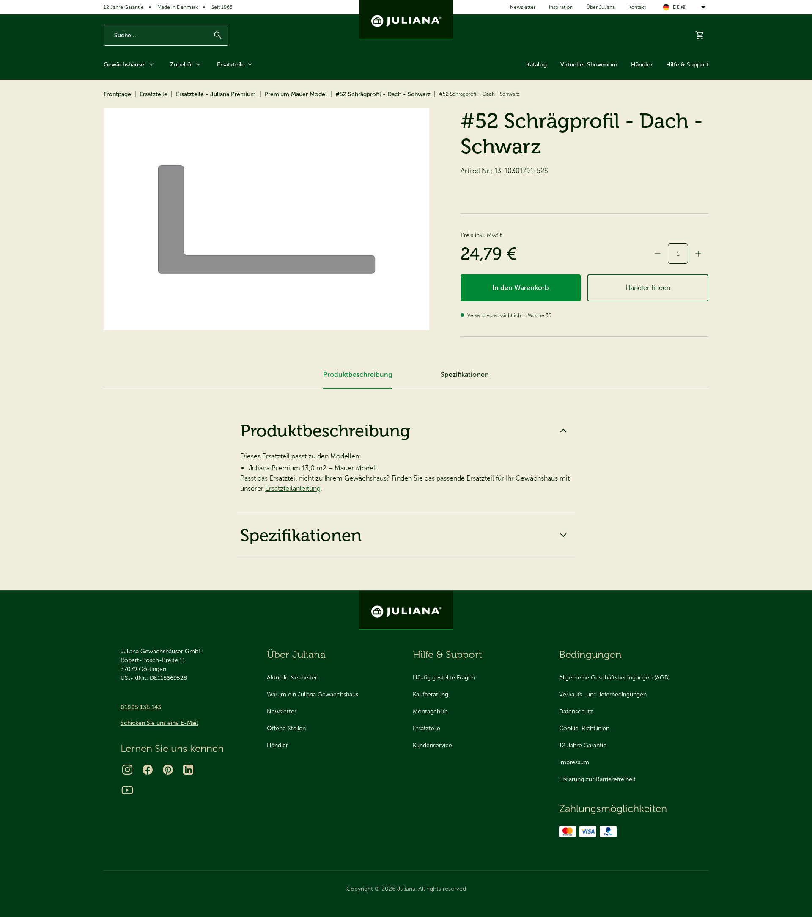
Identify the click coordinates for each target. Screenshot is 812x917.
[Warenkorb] (699, 35)
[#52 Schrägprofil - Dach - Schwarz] (266, 219)
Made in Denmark (177, 7)
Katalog (536, 64)
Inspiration (561, 7)
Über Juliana (600, 7)
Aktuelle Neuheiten (292, 677)
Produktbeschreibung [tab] (357, 374)
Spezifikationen (301, 535)
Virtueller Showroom (588, 64)
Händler (642, 64)
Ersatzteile (231, 64)
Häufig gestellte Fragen (444, 677)
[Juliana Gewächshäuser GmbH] (406, 19)
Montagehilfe (430, 711)
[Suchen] (218, 35)
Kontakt (637, 7)
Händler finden (647, 288)
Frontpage (117, 94)
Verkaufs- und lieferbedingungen (603, 694)
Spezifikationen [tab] (465, 374)
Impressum (574, 762)
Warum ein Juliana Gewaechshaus (312, 694)
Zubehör (181, 64)
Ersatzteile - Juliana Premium (216, 94)
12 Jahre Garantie (124, 7)
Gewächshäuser (125, 64)
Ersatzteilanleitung (293, 488)
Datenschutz (576, 711)
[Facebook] (147, 769)
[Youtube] (127, 790)
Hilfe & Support (687, 64)
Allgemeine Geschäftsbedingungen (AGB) (614, 677)
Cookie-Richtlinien (584, 728)
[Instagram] (127, 769)
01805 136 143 (141, 707)
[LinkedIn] (188, 769)
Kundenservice (432, 745)
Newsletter (522, 7)
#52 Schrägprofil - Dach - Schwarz (383, 94)
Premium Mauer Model (295, 94)
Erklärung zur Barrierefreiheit (597, 779)
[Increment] (698, 253)
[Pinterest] (168, 769)
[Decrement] (657, 253)
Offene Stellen (286, 728)
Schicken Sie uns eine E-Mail (159, 722)
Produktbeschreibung (325, 430)
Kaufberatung (430, 694)
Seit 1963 (222, 7)
